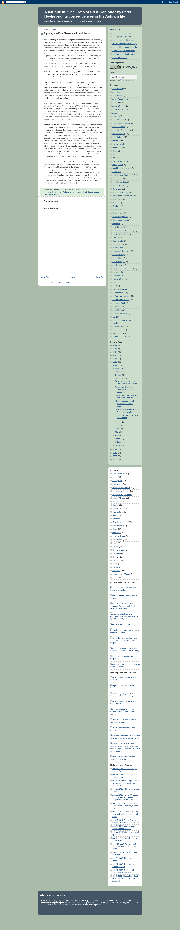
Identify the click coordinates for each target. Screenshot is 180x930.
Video (114, 578)
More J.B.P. (117, 199)
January (118, 445)
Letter (114, 515)
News (56, 195)
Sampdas (116, 272)
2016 (115, 352)
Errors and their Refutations (123, 51)
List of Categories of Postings (124, 44)
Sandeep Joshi (118, 275)
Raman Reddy (118, 248)
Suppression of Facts (121, 574)
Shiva (114, 286)
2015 (115, 355)
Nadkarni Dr (117, 210)
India (114, 158)
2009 (115, 456)
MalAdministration (119, 522)
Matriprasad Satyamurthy (122, 196)
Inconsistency (118, 512)
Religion (115, 557)
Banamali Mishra (119, 120)
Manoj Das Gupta (119, 193)
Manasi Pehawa (118, 186)
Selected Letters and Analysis (124, 47)
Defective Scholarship (121, 488)
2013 (115, 362)
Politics (115, 547)
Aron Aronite (117, 96)
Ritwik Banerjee (118, 262)
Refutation (116, 553)
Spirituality (116, 571)
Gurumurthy (117, 147)
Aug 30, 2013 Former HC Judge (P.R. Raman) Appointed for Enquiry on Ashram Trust (125, 797)
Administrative (56, 192)
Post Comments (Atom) (60, 282)
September (120, 378)
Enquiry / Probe (118, 498)
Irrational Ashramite (120, 161)
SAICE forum (117, 265)
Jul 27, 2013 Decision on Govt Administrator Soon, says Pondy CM (125, 805)
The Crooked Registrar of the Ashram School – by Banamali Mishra (122, 712)
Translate (129, 81)
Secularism (117, 567)
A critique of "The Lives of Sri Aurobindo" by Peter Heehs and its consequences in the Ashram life (87, 14)
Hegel (114, 151)
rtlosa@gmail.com (126, 903)
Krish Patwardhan (119, 182)
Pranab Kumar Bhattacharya (123, 231)
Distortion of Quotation (121, 495)
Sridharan (116, 307)
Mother (115, 203)
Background (117, 481)
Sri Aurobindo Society (121, 300)
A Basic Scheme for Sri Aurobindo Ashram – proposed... (124, 403)
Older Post (99, 277)
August (118, 422)
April (117, 435)
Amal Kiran (116, 92)
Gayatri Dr (116, 141)
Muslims (115, 206)
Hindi (114, 154)
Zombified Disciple (119, 337)
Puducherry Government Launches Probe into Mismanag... (124, 389)
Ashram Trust (75, 192)
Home (72, 277)
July (117, 425)
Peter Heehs (117, 227)
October (118, 375)
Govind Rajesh (118, 144)
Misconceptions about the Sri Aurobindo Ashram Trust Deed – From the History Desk (123, 605)
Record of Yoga (118, 255)
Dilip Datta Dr (117, 137)
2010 (115, 453)
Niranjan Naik (117, 213)
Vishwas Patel (118, 330)
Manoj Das (116, 189)
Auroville (115, 113)
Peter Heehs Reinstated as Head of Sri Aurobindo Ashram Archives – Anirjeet (124, 640)
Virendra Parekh (118, 326)
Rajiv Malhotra (118, 244)
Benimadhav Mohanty (121, 123)
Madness (116, 519)
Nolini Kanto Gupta (120, 220)
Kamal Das (116, 172)
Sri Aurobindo (117, 293)
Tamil (114, 317)
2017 (115, 349)
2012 (115, 365)
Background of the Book (122, 37)
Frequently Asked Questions (123, 40)
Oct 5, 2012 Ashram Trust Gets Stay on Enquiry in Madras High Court (125, 814)
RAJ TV (115, 237)
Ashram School (118, 106)
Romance (116, 560)
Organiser (116, 224)
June (117, 429)
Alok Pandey (117, 89)
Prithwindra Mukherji (120, 234)
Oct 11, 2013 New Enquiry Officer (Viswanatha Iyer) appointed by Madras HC (126, 783)
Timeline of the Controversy (123, 54)
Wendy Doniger (118, 333)
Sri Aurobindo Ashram (121, 296)
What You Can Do (119, 58)
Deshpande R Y (118, 134)
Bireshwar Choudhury (121, 130)
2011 (115, 450)
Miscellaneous (118, 526)
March (118, 439)
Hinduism (116, 502)
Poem (114, 543)
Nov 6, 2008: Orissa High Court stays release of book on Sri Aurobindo (125, 878)
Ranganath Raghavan (121, 251)
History (115, 505)
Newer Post (44, 277)
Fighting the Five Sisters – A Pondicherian (67, 33)
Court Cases (88, 192)
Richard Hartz (117, 258)
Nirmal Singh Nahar (120, 217)
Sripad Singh (117, 310)
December (119, 368)
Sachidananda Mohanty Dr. (123, 269)
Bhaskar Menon (118, 127)
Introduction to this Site (121, 33)
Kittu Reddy (117, 179)
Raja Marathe (117, 241)
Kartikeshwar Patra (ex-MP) (123, 175)
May (117, 432)
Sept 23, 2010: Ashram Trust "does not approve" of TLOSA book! (124, 846)
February (119, 442)
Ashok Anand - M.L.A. (121, 99)
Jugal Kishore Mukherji (121, 168)
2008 (115, 460)
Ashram (66, 192)
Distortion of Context (120, 491)
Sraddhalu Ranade (119, 289)
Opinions (116, 533)
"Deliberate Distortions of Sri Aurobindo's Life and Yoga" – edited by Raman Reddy (124, 616)
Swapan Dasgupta (119, 314)
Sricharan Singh (118, 303)
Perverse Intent (118, 536)
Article (115, 477)
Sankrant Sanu (118, 279)
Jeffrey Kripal (117, 165)
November (119, 372)
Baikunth (116, 116)
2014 (115, 359)
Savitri (115, 282)
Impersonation (118, 508)
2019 (115, 345)
